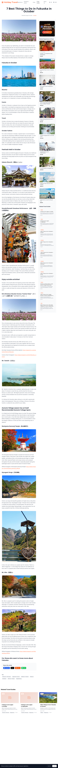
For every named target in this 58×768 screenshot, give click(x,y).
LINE (24, 667)
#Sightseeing (18, 678)
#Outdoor (4, 678)
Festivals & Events (26, 2)
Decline (49, 766)
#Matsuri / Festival (24, 676)
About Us (45, 2)
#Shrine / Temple (11, 678)
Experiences (20, 2)
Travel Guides (38, 2)
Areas (34, 2)
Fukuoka (34, 15)
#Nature (31, 676)
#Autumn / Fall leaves (6, 676)
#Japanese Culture (16, 676)
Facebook (7, 667)
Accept (54, 766)
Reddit (18, 667)
